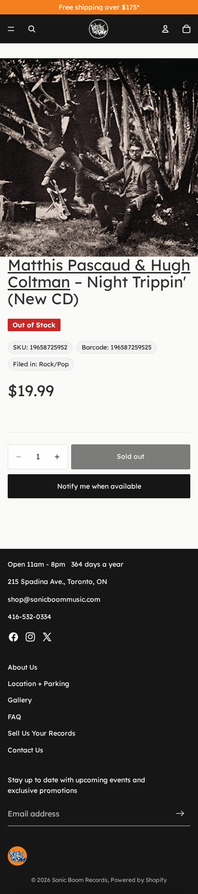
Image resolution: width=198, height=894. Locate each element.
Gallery (20, 700)
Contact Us (25, 749)
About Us (22, 666)
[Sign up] (180, 813)
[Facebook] (13, 636)
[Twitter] (47, 636)
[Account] (165, 28)
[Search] (31, 28)
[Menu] (11, 29)
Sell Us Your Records (41, 733)
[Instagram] (30, 636)
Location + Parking (38, 683)
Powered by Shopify (139, 879)
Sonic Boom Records (80, 879)
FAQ (14, 717)
